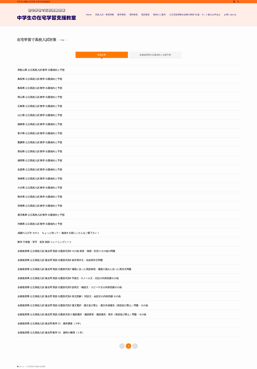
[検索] (238, 1)
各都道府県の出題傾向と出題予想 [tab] (155, 55)
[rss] (234, 1)
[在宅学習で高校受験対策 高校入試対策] (46, 14)
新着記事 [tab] (102, 55)
